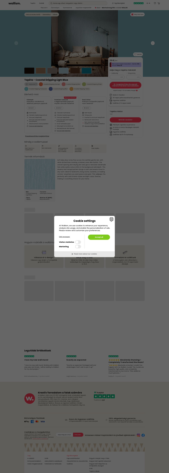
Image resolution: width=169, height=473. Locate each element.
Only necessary (64, 237)
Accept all (99, 237)
